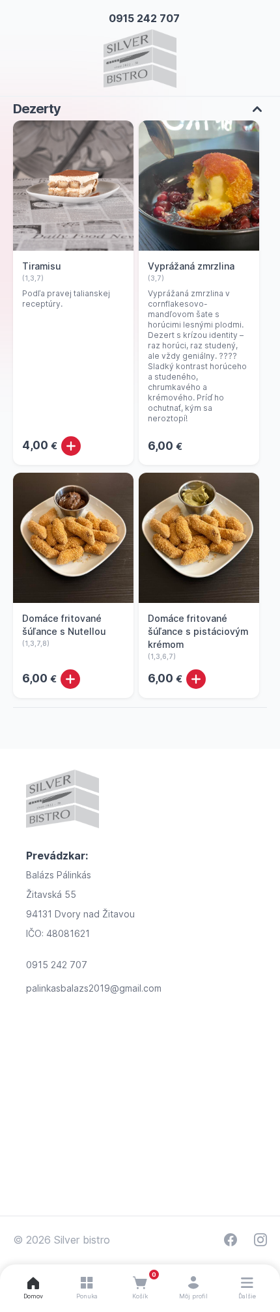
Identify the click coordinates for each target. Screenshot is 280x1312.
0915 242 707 (144, 18)
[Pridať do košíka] (71, 446)
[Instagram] (260, 1239)
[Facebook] (230, 1239)
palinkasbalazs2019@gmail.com (93, 988)
